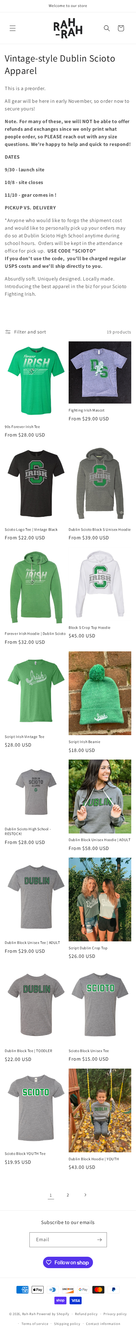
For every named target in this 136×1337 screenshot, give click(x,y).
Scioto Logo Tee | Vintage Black (31, 529)
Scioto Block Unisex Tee (89, 1050)
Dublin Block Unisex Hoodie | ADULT (99, 839)
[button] (13, 28)
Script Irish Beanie (84, 741)
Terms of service (35, 1323)
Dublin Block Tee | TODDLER (29, 1050)
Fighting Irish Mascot (87, 410)
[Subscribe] (100, 1239)
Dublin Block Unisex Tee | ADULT (32, 942)
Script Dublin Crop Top (88, 947)
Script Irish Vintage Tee (24, 736)
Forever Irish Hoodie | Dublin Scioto (35, 633)
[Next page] (85, 1195)
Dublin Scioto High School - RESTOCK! (28, 831)
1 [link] (51, 1195)
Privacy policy (115, 1314)
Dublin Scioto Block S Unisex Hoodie (100, 529)
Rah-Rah (29, 1314)
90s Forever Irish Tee (22, 426)
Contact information (103, 1323)
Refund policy (86, 1314)
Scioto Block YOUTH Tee (25, 1153)
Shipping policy (67, 1323)
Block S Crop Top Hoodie (90, 627)
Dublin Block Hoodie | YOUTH (94, 1158)
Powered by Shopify (53, 1314)
